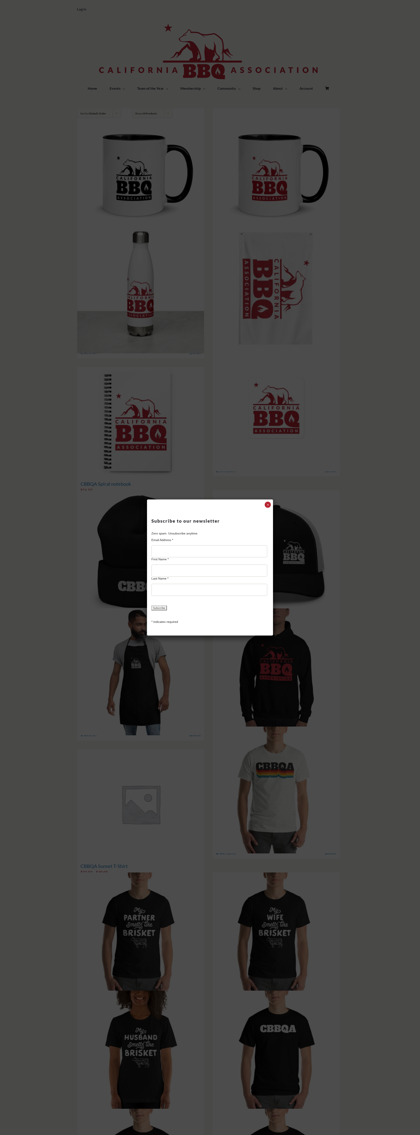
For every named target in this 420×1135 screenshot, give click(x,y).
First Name (160, 559)
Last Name (159, 578)
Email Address (162, 540)
